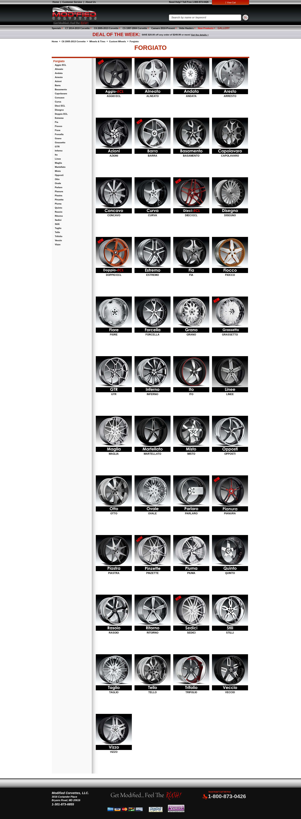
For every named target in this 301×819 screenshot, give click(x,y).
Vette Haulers (186, 28)
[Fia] (191, 255)
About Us (90, 2)
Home (56, 2)
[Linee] (230, 374)
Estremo (59, 118)
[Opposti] (230, 434)
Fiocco (58, 126)
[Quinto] (230, 553)
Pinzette (59, 199)
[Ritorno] (152, 613)
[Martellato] (152, 434)
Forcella (59, 134)
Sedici (58, 220)
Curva (58, 101)
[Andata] (191, 76)
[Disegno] (230, 195)
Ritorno (59, 216)
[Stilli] (230, 613)
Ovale (58, 183)
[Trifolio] (191, 672)
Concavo (59, 97)
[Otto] (113, 493)
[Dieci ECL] (191, 195)
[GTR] (113, 374)
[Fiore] (113, 315)
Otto (57, 179)
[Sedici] (191, 613)
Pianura (59, 191)
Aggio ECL (60, 65)
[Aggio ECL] (113, 76)
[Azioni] (113, 136)
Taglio (58, 228)
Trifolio (58, 236)
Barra (58, 85)
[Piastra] (113, 553)
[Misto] (191, 434)
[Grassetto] (230, 315)
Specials (56, 28)
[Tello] (152, 672)
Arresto (59, 77)
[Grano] (191, 315)
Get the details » (200, 35)
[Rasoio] (113, 613)
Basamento (61, 89)
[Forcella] (152, 315)
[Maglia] (113, 434)
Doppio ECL (61, 114)
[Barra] (152, 136)
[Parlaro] (191, 493)
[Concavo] (113, 195)
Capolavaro (61, 93)
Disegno (59, 110)
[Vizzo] (113, 732)
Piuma (58, 203)
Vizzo (58, 244)
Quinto (58, 207)
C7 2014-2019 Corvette (77, 28)
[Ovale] (152, 493)
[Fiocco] (230, 255)
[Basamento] (191, 136)
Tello (57, 232)
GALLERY (224, 28)
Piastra (58, 195)
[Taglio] (113, 672)
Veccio (58, 240)
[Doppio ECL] (113, 255)
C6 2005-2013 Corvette (106, 28)
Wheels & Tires (97, 41)
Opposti (59, 175)
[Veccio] (230, 672)
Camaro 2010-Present (163, 28)
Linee (58, 159)
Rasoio (58, 212)
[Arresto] (230, 76)
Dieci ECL (60, 105)
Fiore (57, 130)
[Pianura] (230, 493)
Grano (58, 138)
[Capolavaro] (230, 136)
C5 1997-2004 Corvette (135, 28)
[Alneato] (152, 76)
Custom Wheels (117, 41)
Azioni (58, 81)
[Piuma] (191, 553)
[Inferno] (152, 374)
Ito (56, 154)
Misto (58, 171)
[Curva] (152, 195)
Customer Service (72, 2)
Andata (59, 73)
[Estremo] (152, 255)
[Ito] (191, 374)
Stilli (57, 224)
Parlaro (58, 187)
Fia (56, 122)
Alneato (59, 69)
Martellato (60, 167)
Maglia (58, 163)
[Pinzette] (152, 553)
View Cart (231, 2)
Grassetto (60, 142)
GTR (57, 146)
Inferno (59, 150)
